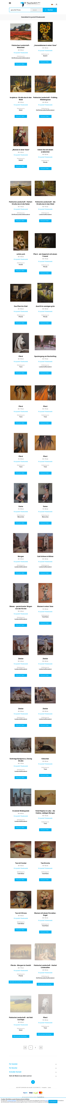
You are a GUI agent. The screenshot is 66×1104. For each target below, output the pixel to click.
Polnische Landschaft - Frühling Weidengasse (45, 99)
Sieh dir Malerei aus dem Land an (20, 1076)
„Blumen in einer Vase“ (20, 150)
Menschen (21, 517)
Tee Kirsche (45, 863)
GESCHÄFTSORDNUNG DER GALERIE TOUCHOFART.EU (28, 1087)
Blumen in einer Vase (45, 606)
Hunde (21, 264)
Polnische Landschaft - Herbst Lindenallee (45, 966)
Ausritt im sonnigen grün (45, 306)
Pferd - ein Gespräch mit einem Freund (45, 255)
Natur (21, 110)
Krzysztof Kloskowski (21, 53)
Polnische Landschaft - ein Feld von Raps (21, 1018)
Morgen (21, 556)
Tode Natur (45, 617)
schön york (21, 254)
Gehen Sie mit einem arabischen (45, 151)
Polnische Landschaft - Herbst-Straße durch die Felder (21, 203)
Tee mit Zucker (21, 863)
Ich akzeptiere (53, 1101)
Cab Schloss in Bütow (45, 556)
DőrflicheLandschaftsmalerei (21, 58)
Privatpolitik (44, 1087)
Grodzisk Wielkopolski (20, 811)
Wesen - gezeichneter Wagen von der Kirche (20, 607)
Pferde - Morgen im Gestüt (21, 965)
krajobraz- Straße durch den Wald (21, 99)
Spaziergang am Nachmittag (45, 356)
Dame (21, 506)
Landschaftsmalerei (45, 214)
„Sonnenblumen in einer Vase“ (45, 45)
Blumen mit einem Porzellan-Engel (45, 914)
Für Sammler (13, 1064)
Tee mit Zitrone (21, 913)
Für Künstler (13, 1068)
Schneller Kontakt (15, 1072)
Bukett (45, 56)
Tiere (20, 367)
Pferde (45, 162)
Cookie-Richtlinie (11, 1100)
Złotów (20, 659)
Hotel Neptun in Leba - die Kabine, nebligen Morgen (45, 812)
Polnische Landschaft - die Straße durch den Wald (45, 203)
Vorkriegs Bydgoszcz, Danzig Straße (21, 760)
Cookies (49, 1087)
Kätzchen (45, 759)
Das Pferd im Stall (21, 306)
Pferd (21, 356)
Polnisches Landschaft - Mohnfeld (21, 46)
